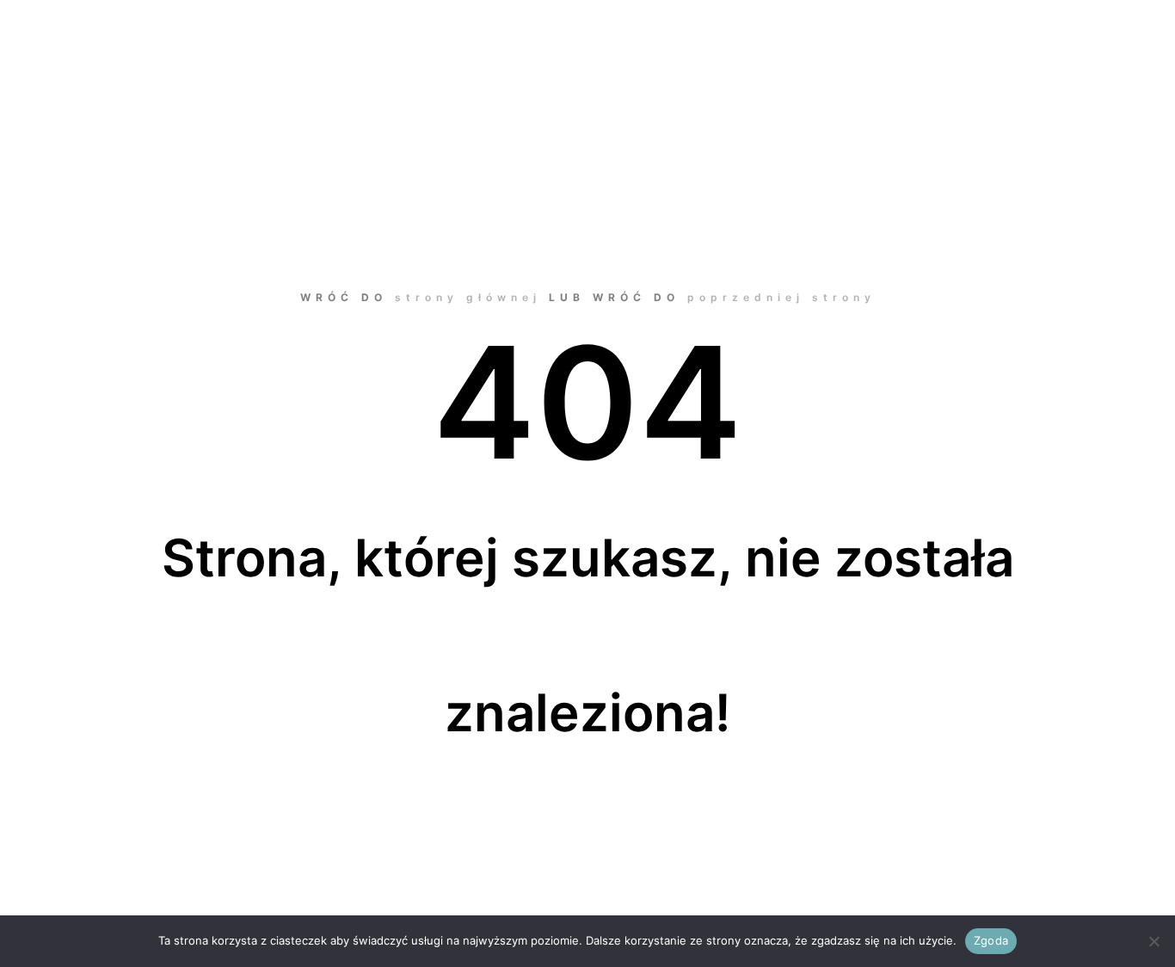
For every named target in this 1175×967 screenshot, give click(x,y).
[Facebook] (1078, 81)
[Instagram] (1103, 81)
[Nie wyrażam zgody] (1153, 941)
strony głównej (468, 297)
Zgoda (991, 940)
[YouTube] (1129, 81)
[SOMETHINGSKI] (187, 81)
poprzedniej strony (781, 297)
